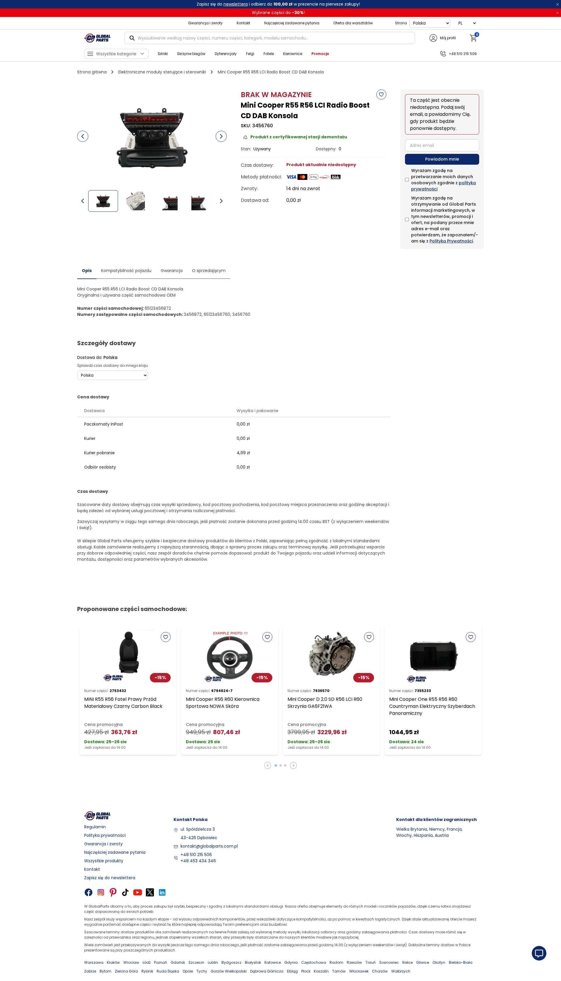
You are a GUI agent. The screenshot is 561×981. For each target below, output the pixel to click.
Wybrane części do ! (278, 13)
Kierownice (292, 53)
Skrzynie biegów (191, 53)
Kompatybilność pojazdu (126, 270)
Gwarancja (172, 270)
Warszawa (93, 962)
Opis (87, 270)
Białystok (253, 962)
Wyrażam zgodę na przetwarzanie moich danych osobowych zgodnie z (443, 180)
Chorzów (380, 971)
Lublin (213, 962)
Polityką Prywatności (451, 241)
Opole (188, 971)
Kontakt (243, 22)
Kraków (113, 962)
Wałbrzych (400, 971)
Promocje (320, 53)
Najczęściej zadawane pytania (291, 22)
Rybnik (147, 971)
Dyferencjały (226, 53)
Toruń (371, 962)
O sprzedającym (209, 270)
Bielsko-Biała (460, 962)
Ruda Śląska (168, 971)
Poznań (160, 962)
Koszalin (321, 971)
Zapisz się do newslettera (109, 878)
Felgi (250, 53)
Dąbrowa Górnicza (266, 971)
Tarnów (339, 971)
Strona (401, 22)
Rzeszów (354, 962)
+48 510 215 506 (196, 855)
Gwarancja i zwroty (205, 22)
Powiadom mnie (442, 159)
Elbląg (292, 971)
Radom (336, 962)
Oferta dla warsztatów (353, 22)
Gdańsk (178, 962)
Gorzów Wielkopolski (229, 971)
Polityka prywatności (105, 835)
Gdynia (291, 962)
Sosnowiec (389, 962)
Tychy (201, 971)
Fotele (269, 53)
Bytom (105, 971)
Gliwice (422, 962)
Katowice (272, 962)
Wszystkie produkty (103, 861)
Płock (305, 971)
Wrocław (131, 962)
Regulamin (95, 827)
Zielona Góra (126, 971)
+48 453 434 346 (198, 861)
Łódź (146, 962)
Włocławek (358, 971)
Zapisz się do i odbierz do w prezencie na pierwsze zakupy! (278, 4)
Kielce (407, 962)
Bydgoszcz (231, 962)
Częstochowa (313, 962)
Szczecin (196, 962)
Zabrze (90, 971)
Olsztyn (438, 962)
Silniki (163, 53)
